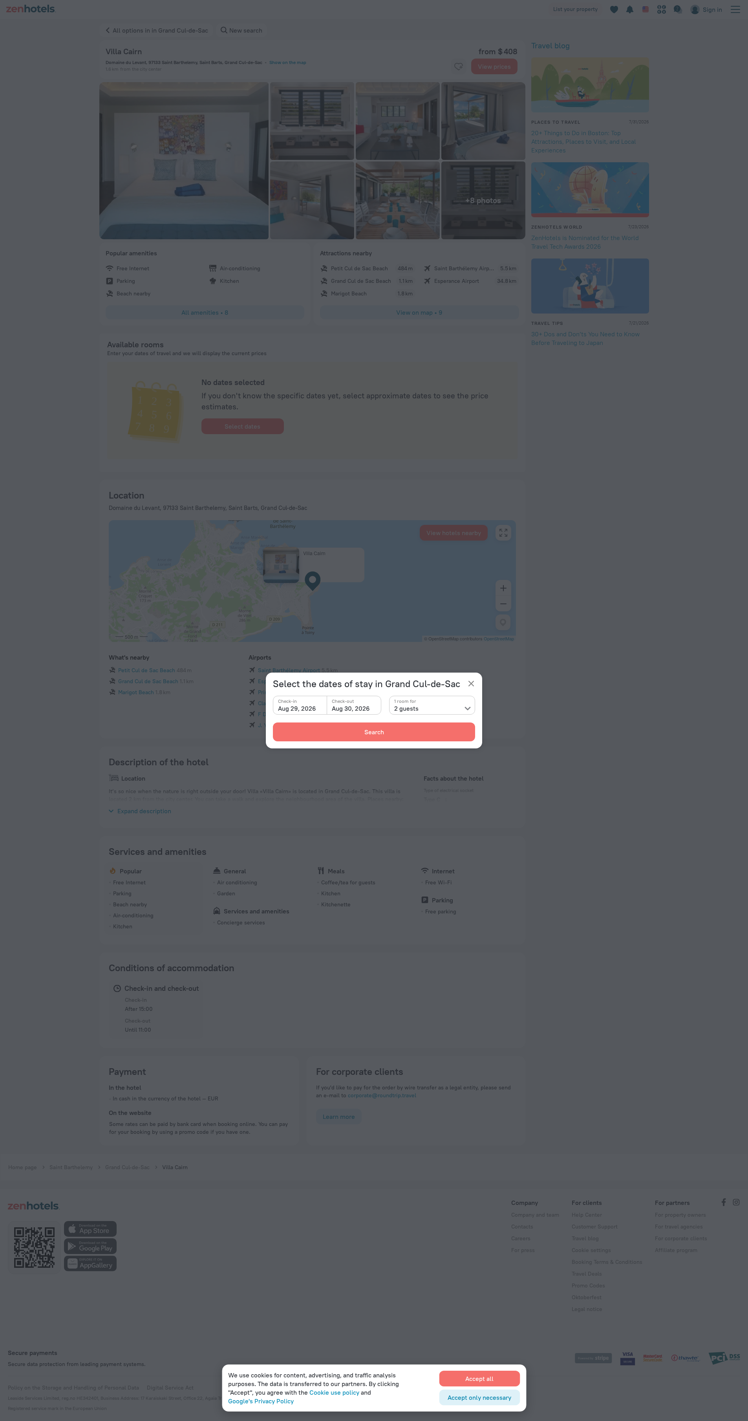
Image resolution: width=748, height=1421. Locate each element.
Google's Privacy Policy (261, 1401)
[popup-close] (471, 683)
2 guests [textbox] (406, 708)
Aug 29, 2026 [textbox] (297, 708)
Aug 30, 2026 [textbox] (351, 708)
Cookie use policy (334, 1392)
